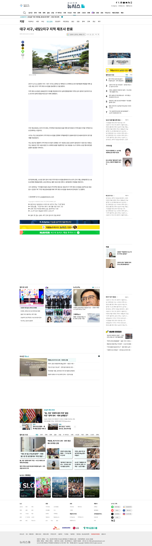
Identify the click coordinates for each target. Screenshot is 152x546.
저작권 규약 (53, 534)
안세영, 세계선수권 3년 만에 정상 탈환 (30, 311)
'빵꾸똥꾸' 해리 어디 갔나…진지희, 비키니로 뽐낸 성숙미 (66, 464)
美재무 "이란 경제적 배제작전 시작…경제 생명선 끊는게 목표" (40, 17)
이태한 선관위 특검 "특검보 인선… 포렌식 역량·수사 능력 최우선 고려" (86, 308)
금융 (48, 13)
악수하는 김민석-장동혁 (27, 321)
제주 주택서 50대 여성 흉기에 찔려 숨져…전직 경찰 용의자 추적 (32, 467)
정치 (35, 13)
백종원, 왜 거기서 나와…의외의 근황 (58, 360)
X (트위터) (117, 514)
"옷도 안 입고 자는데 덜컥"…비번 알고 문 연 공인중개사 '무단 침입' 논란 (32, 455)
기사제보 (66, 534)
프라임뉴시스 (121, 6)
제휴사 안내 (38, 534)
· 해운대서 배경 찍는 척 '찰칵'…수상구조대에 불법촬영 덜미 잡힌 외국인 (119, 344)
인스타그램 (128, 514)
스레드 (117, 517)
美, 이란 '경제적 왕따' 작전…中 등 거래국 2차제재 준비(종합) (32, 462)
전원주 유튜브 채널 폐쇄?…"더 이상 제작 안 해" (65, 453)
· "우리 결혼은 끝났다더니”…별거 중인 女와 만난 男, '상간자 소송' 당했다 (119, 347)
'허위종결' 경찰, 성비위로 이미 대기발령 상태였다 (61, 371)
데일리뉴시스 (56, 517)
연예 (88, 13)
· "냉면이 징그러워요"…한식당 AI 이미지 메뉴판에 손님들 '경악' (119, 350)
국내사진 (72, 507)
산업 (52, 13)
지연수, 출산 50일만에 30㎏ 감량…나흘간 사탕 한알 (61, 364)
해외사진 (80, 507)
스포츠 (84, 13)
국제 (39, 13)
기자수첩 (109, 145)
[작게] (96, 34)
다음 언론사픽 (128, 507)
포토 (102, 13)
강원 (78, 21)
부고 (52, 520)
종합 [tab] (131, 75)
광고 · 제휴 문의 (30, 534)
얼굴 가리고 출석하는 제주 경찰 (29, 314)
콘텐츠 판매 (46, 534)
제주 (99, 21)
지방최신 (31, 21)
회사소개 (22, 534)
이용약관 (72, 534)
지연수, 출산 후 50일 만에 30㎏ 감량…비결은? (80, 453)
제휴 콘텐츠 (115, 13)
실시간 (30, 13)
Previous (21, 427)
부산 (42, 21)
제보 (122, 13)
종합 (37, 435)
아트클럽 (48, 510)
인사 (47, 520)
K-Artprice (114, 6)
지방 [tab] (127, 75)
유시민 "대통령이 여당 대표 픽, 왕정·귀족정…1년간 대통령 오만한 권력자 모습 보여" (80, 464)
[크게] (98, 34)
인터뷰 (47, 513)
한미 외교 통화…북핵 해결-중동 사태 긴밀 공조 (39, 428)
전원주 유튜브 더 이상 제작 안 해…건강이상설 (60, 374)
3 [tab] (97, 287)
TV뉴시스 (108, 13)
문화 (78, 13)
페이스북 (128, 510)
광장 (97, 13)
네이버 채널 (117, 507)
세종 (37, 21)
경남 (94, 21)
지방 (74, 13)
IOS (95, 520)
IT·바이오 (59, 13)
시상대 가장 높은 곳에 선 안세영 (29, 308)
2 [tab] (95, 287)
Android (96, 517)
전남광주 (57, 21)
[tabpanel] (86, 300)
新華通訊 (96, 510)
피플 (107, 247)
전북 (88, 21)
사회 (64, 13)
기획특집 (55, 513)
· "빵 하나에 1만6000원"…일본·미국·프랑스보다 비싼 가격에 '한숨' (119, 341)
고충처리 (60, 534)
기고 (55, 510)
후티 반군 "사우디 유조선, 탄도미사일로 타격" (65, 428)
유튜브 (117, 510)
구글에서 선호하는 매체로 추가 (77, 34)
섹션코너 (48, 517)
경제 (44, 13)
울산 (73, 21)
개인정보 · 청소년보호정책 (82, 534)
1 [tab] (93, 287)
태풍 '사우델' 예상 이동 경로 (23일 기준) (79, 318)
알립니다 (104, 534)
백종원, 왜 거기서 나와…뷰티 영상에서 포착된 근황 (59, 442)
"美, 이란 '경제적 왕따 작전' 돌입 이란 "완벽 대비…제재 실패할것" (56, 414)
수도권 (70, 13)
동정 (57, 520)
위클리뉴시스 (129, 6)
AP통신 (95, 507)
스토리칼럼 (56, 507)
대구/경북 (50, 21)
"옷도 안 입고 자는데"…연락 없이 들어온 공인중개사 (61, 367)
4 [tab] (99, 287)
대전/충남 (66, 21)
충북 (83, 21)
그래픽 (71, 510)
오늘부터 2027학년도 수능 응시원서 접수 (31, 317)
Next (75, 427)
